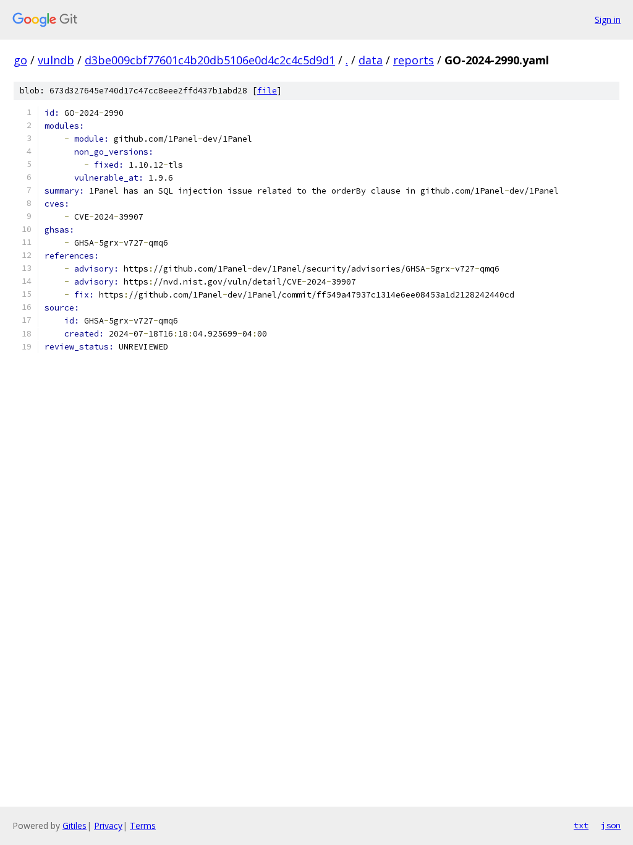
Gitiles (74, 825)
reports (413, 60)
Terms (143, 825)
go (20, 60)
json (611, 825)
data (371, 60)
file (267, 90)
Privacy (108, 825)
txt (581, 825)
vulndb (56, 60)
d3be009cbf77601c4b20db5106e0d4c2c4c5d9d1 (210, 60)
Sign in (608, 19)
